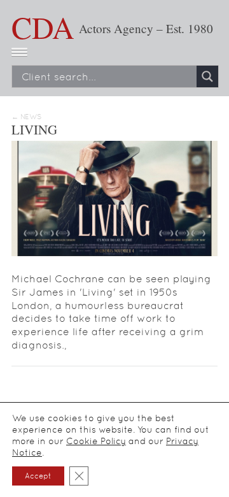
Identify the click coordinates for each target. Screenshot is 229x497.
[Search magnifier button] (207, 76)
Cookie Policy (96, 441)
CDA (42, 26)
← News (26, 117)
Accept (38, 476)
